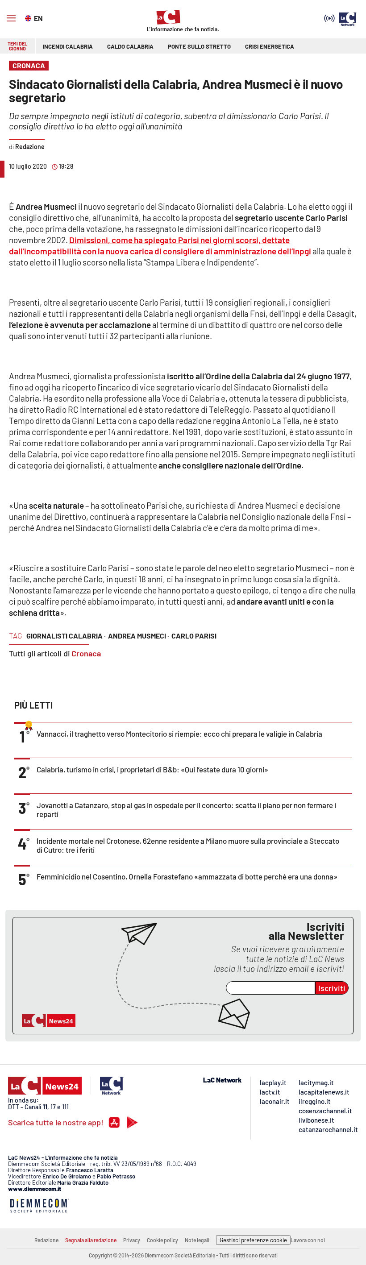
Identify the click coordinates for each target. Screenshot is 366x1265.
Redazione (46, 1240)
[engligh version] (29, 17)
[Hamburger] (11, 18)
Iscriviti (331, 988)
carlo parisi (193, 635)
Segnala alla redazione (90, 1240)
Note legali (197, 1240)
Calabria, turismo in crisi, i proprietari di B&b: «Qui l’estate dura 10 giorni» (152, 769)
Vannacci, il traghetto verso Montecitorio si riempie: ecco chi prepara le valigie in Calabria (179, 733)
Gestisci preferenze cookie (253, 1240)
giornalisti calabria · (66, 635)
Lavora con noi (308, 1240)
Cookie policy (162, 1240)
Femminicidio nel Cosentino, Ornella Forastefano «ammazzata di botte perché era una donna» (187, 876)
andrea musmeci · (138, 635)
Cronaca (86, 653)
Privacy (131, 1240)
